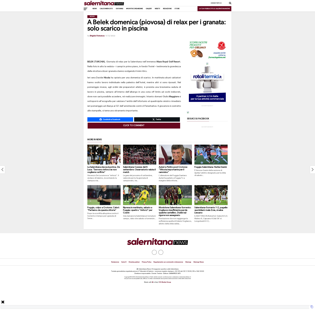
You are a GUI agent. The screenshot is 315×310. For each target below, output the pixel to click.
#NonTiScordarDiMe (134, 8)
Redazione (167, 8)
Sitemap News (198, 262)
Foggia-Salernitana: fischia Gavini (210, 167)
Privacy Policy (146, 262)
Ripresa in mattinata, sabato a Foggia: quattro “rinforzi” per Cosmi (137, 210)
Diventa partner (134, 262)
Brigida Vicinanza (97, 36)
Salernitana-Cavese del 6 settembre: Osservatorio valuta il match (139, 169)
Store (177, 8)
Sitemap (188, 262)
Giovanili (119, 8)
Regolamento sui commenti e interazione (168, 262)
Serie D (123, 262)
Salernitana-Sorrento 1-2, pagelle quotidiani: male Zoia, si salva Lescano (210, 210)
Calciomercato (106, 8)
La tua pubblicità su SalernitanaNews (214, 8)
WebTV (157, 8)
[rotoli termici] (207, 101)
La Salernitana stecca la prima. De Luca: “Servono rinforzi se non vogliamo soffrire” (103, 169)
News (95, 8)
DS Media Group (165, 282)
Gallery (149, 8)
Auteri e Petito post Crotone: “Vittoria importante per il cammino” (173, 169)
